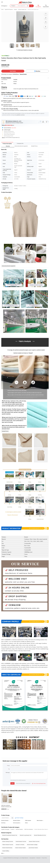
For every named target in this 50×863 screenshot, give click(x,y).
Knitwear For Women (20, 844)
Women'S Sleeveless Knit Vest (40, 835)
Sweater (15, 9)
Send (12, 783)
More (2, 853)
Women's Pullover (16, 820)
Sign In (3, 137)
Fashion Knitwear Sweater (20, 847)
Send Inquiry (13, 71)
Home (2, 9)
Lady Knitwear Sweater (33, 847)
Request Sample (23, 74)
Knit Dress (3, 822)
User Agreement (32, 857)
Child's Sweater (28, 820)
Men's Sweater (40, 820)
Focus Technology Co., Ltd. (16, 857)
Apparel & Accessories (9, 9)
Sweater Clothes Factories (34, 841)
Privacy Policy (44, 857)
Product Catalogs (19, 817)
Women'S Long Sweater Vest (25, 835)
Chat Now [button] (38, 71)
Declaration (38, 857)
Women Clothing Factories (7, 841)
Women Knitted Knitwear (7, 847)
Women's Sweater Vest (22, 9)
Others (26, 822)
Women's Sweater (4, 820)
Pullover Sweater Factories (7, 844)
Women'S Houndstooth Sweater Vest (9, 835)
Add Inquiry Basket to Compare (25, 50)
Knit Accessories (16, 822)
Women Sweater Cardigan (32, 844)
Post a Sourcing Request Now (39, 783)
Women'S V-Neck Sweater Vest (33, 9)
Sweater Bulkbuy (5, 850)
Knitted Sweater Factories (21, 841)
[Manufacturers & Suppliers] (25, 2)
